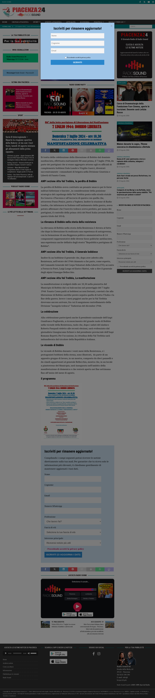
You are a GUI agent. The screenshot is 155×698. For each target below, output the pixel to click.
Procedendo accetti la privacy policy (79, 57)
